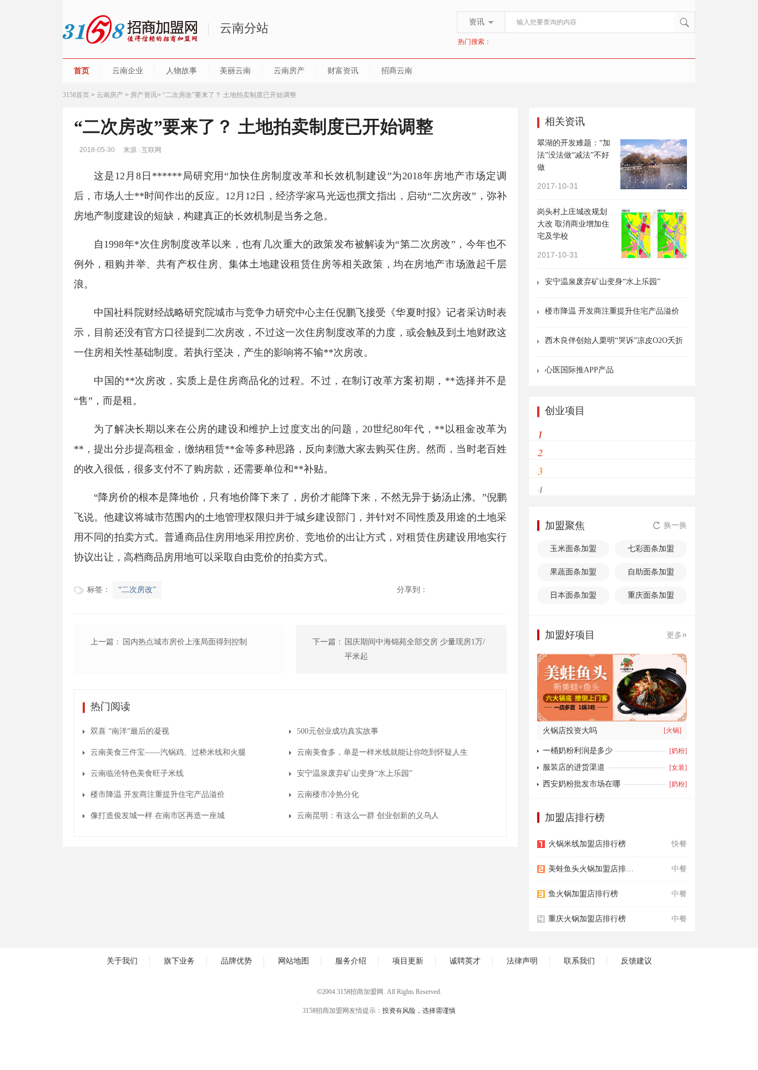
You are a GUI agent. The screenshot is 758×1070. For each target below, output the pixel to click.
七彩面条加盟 (651, 548)
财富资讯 (342, 71)
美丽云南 (235, 71)
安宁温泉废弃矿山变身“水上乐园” (354, 773)
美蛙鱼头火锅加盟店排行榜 (594, 869)
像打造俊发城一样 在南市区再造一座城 (157, 815)
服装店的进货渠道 (574, 767)
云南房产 (289, 71)
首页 (81, 71)
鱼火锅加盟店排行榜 (583, 894)
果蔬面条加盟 (573, 572)
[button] (627, 715)
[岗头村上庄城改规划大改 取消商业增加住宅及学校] (653, 232)
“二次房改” (137, 590)
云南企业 (127, 71)
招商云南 (396, 71)
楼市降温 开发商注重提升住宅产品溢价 (157, 794)
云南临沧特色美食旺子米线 (137, 773)
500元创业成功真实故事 (337, 731)
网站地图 (293, 961)
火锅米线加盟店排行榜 (587, 844)
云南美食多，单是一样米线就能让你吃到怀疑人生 (382, 752)
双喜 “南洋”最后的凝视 (129, 731)
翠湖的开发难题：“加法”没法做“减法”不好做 (573, 155)
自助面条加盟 (651, 572)
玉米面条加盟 (573, 548)
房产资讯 (143, 95)
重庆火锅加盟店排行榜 (587, 919)
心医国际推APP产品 (579, 370)
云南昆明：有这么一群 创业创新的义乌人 (368, 815)
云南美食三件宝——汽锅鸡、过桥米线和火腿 (168, 752)
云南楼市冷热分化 (328, 794)
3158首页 (76, 95)
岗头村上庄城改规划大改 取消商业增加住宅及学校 (573, 224)
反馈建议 (636, 961)
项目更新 (407, 961)
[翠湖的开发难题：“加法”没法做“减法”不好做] (653, 163)
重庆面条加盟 (651, 595)
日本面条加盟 (573, 595)
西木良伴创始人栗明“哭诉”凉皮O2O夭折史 (614, 341)
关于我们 (122, 961)
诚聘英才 (465, 961)
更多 (676, 634)
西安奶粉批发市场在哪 (581, 784)
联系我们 (579, 961)
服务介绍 (350, 961)
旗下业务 (179, 961)
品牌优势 (236, 961)
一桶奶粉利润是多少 (578, 750)
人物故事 (181, 71)
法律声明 (522, 961)
